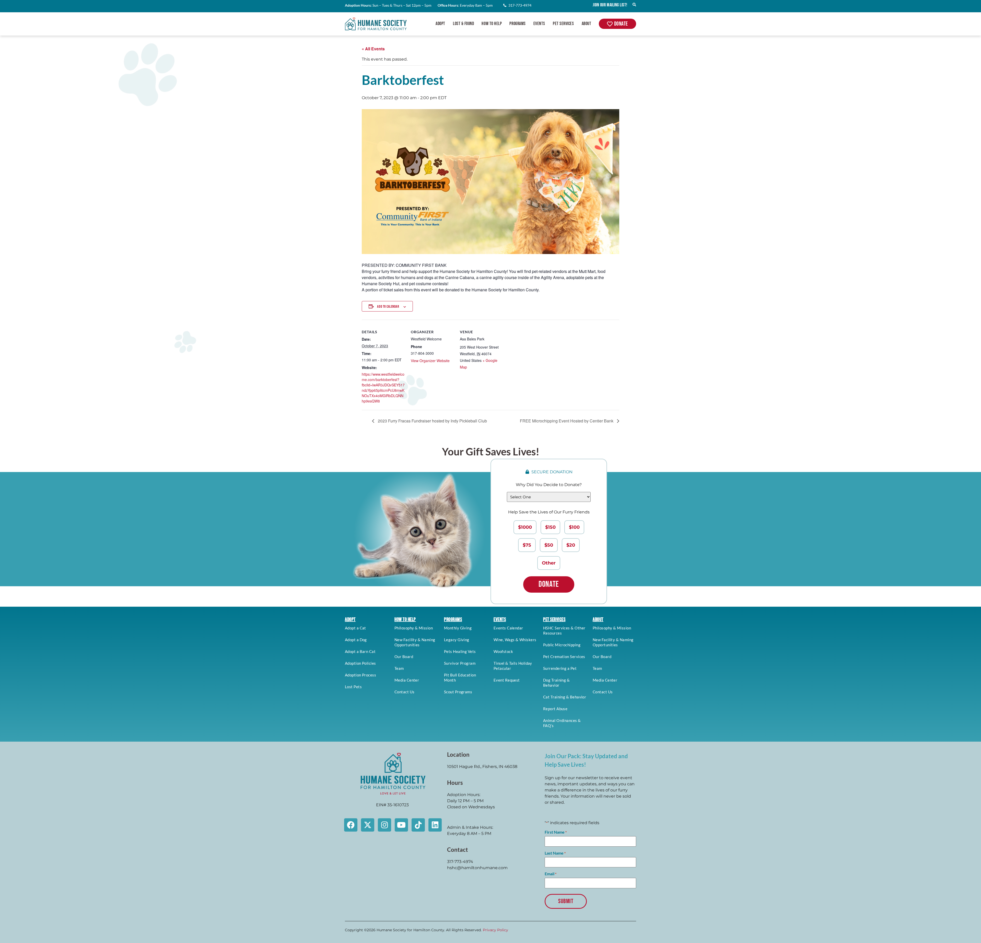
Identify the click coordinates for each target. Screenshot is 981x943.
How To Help (492, 23)
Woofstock (503, 651)
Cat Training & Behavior (564, 697)
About (586, 23)
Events (539, 23)
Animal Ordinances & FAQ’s (562, 723)
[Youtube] (401, 825)
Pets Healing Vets (460, 651)
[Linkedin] (435, 825)
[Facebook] (350, 825)
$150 (550, 527)
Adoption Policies (360, 663)
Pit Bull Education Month (460, 677)
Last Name (555, 853)
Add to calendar (388, 306)
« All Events (373, 49)
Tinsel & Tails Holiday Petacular (513, 666)
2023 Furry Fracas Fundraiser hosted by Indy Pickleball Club (432, 421)
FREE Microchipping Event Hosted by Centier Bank (567, 421)
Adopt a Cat (355, 628)
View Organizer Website (430, 360)
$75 (527, 545)
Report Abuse (555, 708)
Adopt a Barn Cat (360, 651)
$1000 (525, 527)
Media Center (406, 680)
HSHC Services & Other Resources (564, 630)
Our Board (403, 656)
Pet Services (563, 23)
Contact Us (404, 691)
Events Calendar (508, 628)
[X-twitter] (367, 825)
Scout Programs (458, 691)
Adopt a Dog (356, 639)
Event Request (507, 680)
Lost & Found (463, 23)
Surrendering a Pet (560, 668)
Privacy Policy (495, 930)
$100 (574, 527)
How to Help (405, 619)
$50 (548, 545)
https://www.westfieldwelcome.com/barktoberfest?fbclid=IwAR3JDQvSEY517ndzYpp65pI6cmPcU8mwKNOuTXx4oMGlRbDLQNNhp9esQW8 (383, 388)
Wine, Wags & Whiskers (515, 639)
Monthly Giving (458, 628)
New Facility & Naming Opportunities (414, 642)
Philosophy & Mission (413, 628)
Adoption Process (360, 675)
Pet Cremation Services (564, 656)
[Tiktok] (418, 825)
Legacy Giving (456, 639)
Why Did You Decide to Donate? (549, 484)
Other (549, 563)
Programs (517, 23)
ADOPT (350, 619)
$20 (570, 545)
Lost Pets (353, 686)
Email (550, 874)
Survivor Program (459, 663)
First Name (556, 832)
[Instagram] (384, 825)
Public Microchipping (561, 644)
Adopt (440, 23)
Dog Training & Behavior (556, 682)
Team (399, 668)
